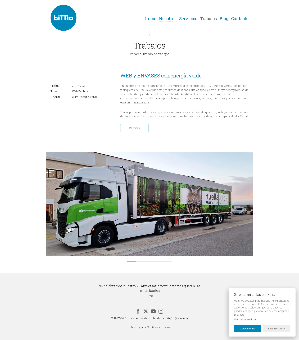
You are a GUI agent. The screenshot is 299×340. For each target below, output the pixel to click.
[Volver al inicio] (63, 18)
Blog (224, 18)
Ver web (134, 128)
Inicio (150, 18)
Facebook (138, 311)
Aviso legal (137, 327)
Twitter (145, 311)
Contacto (239, 18)
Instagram (160, 311)
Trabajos (208, 18)
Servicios (188, 18)
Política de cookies (158, 327)
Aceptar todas (247, 328)
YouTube (153, 311)
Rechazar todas (276, 328)
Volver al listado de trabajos (149, 54)
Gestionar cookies (245, 319)
